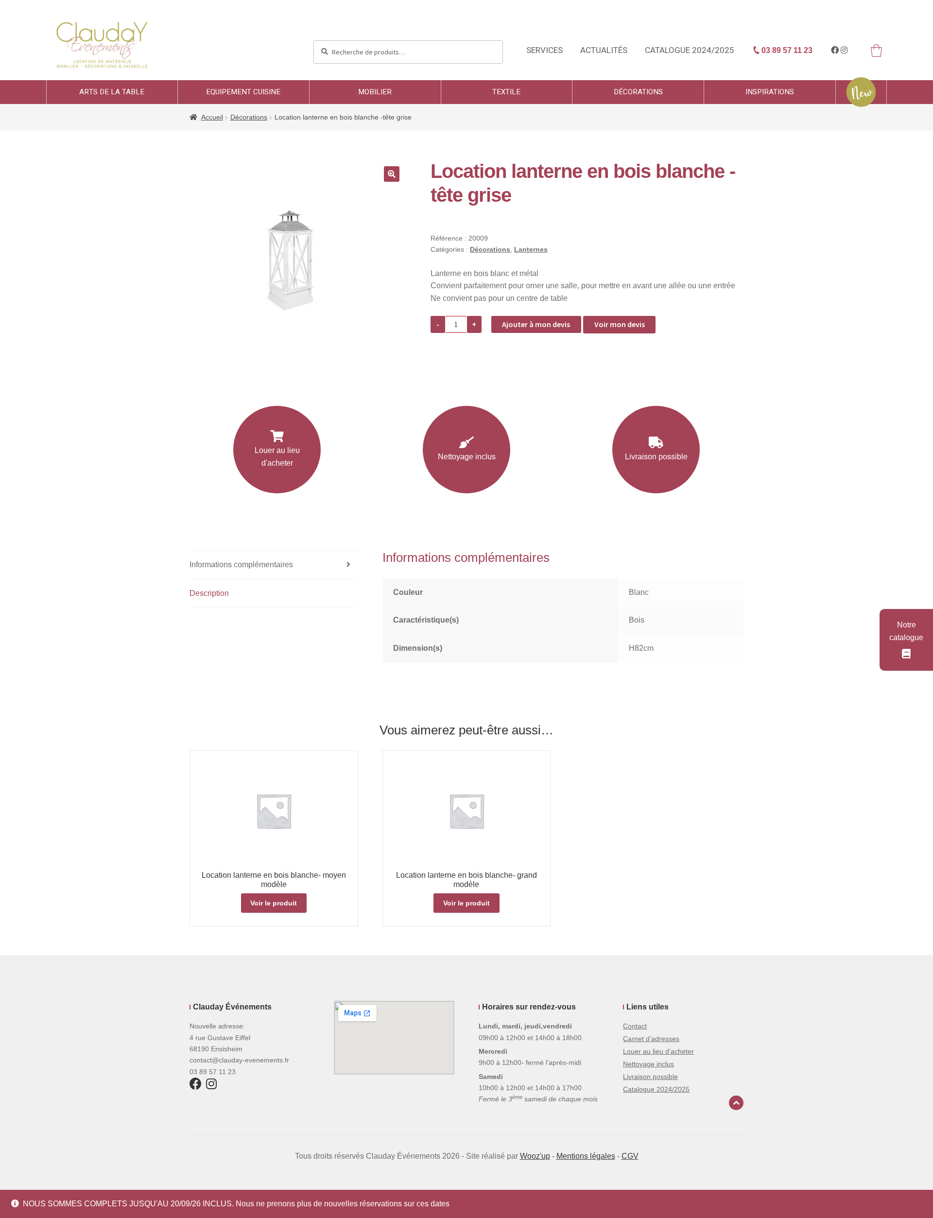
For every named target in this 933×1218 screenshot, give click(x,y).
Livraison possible (656, 456)
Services (544, 50)
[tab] (274, 565)
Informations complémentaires (241, 564)
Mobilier (375, 92)
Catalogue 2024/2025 (689, 50)
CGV (630, 1156)
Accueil (212, 117)
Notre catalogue (906, 631)
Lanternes (531, 249)
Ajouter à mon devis (536, 324)
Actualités (603, 50)
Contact (635, 1026)
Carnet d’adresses (651, 1039)
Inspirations (769, 92)
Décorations (638, 92)
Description (209, 593)
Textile (506, 92)
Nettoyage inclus (467, 456)
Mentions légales (585, 1156)
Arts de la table (111, 92)
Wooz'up (535, 1156)
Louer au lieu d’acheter (658, 1051)
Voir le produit (273, 903)
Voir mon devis (619, 324)
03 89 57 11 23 (786, 50)
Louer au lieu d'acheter (277, 456)
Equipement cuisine (243, 92)
